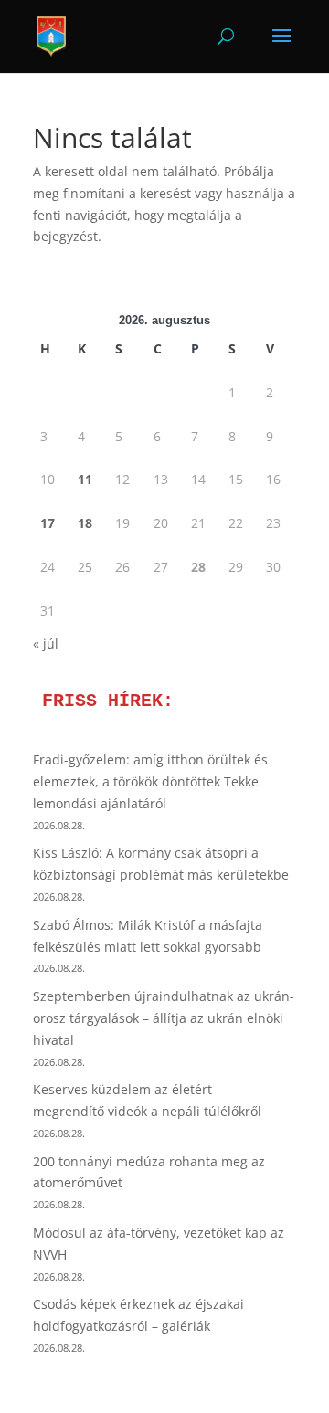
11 (85, 479)
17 (47, 523)
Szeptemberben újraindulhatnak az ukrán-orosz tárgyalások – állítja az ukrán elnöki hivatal (163, 1018)
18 (85, 523)
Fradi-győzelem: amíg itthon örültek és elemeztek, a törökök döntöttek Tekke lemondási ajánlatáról (150, 781)
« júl (45, 643)
